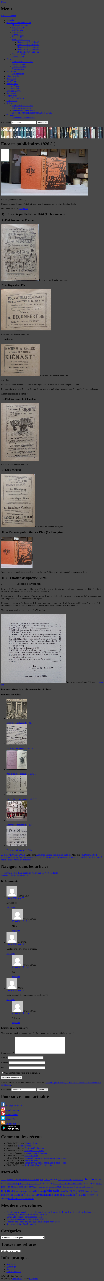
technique (81, 1190)
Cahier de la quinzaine (21, 108)
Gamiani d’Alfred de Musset (14, 875)
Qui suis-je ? (11, 1267)
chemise (10, 1184)
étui (31, 1198)
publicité (67, 855)
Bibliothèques (18, 74)
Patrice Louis (12, 83)
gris (47, 1187)
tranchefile (7, 1194)
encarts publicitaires (9, 857)
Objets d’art (11, 96)
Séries (9, 103)
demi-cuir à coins (73, 1183)
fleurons (99, 1184)
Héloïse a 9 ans (31, 1143)
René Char (11, 78)
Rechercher (6, 122)
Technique (10, 115)
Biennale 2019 (18, 37)
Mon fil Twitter (12, 1119)
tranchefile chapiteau (52, 1194)
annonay (3, 1180)
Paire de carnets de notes (22, 61)
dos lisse (88, 1183)
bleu (41, 1180)
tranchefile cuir (76, 1194)
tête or (90, 1194)
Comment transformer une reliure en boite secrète (45, 1158)
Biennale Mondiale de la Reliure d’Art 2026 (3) (26, 1219)
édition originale (18, 1198)
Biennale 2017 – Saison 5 (28, 52)
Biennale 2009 (18, 57)
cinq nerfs (19, 1183)
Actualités (10, 20)
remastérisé (64, 1191)
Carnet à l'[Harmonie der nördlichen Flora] (24, 1217)
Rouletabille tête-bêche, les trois (38, 1165)
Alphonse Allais (13, 76)
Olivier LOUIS (18, 855)
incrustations (53, 1187)
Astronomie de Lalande (34, 1150)
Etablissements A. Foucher (30, 857)
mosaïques (8, 1190)
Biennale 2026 (18, 27)
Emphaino (33, 1278)
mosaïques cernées (24, 1191)
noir (36, 1190)
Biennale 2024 (18, 30)
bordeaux (47, 1180)
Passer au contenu (8, 15)
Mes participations (19, 25)
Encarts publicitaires (54, 855)
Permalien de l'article (22, 860)
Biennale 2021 (18, 35)
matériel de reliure (74, 1187)
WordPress (17, 1278)
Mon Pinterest (11, 1114)
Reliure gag (11, 93)
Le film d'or (73, 857)
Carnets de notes (19, 64)
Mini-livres (11, 71)
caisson (80, 1180)
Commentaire (7, 1053)
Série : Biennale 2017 (21, 39)
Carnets (9, 59)
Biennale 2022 (18, 32)
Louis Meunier (85, 857)
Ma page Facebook (13, 1105)
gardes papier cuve (24, 1186)
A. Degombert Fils (90, 855)
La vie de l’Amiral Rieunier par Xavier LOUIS (32, 113)
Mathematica (11, 100)
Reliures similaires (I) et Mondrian (21, 1224)
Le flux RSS (10, 1124)
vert (96, 1195)
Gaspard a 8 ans (31, 1155)
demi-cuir (46, 1183)
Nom (4, 1058)
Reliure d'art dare (17, 129)
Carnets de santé (19, 66)
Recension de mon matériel (23, 110)
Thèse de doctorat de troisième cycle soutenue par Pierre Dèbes (33, 1222)
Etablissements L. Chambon (55, 857)
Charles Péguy (12, 86)
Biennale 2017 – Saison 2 (28, 44)
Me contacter (12, 1269)
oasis (42, 1191)
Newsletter (11, 1264)
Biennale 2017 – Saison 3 (28, 47)
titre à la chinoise (92, 1191)
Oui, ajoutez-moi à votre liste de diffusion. (22, 1073)
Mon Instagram (12, 1110)
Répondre (10, 907)
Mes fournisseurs (13, 1271)
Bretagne (61, 1180)
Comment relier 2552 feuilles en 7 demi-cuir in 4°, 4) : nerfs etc (29, 873)
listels (65, 1187)
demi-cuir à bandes (59, 1184)
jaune (60, 1186)
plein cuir (51, 1190)
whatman (4, 1199)
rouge (72, 1190)
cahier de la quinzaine (71, 1180)
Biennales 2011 (18, 54)
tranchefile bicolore (27, 1194)
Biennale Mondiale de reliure (18, 22)
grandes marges (40, 1187)
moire (90, 1187)
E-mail (4, 1063)
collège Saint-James (32, 1184)
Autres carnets (18, 69)
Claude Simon (12, 88)
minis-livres (84, 1187)
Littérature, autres (13, 91)
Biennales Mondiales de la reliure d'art (23, 1179)
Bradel (54, 1179)
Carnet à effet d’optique (35, 1148)
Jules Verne (11, 81)
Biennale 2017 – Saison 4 (28, 49)
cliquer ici (24, 208)
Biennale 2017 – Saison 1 (28, 42)
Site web (5, 1068)
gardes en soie (8, 1186)
